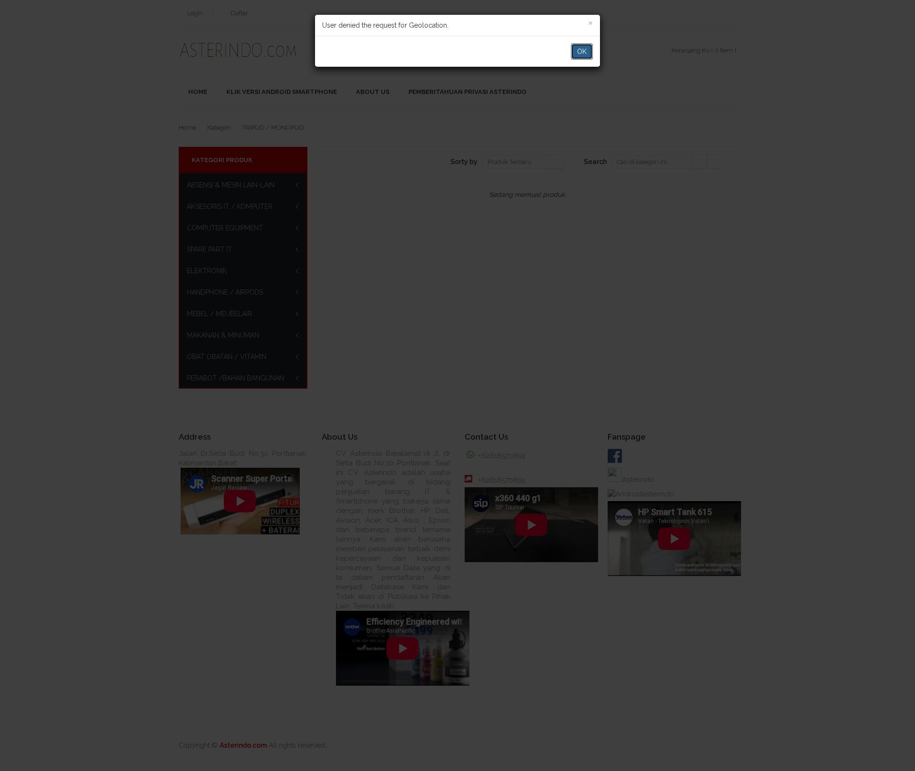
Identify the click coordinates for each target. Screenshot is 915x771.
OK (582, 51)
